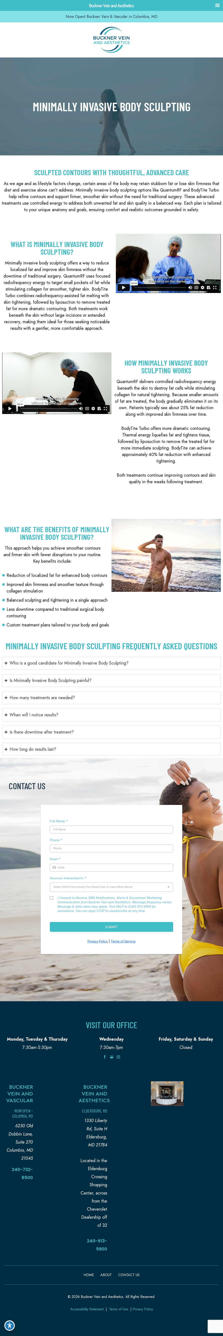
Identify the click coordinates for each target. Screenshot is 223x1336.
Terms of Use (118, 1309)
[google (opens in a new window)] (112, 1056)
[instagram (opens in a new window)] (118, 1056)
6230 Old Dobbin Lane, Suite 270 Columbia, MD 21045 (20, 1142)
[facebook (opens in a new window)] (105, 1056)
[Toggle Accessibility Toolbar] (9, 1325)
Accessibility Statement (87, 1309)
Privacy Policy (143, 1309)
